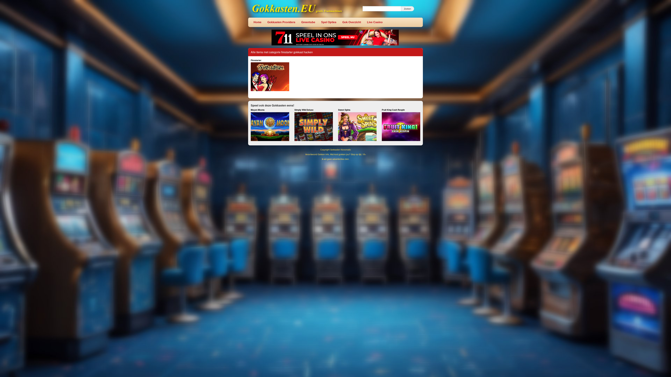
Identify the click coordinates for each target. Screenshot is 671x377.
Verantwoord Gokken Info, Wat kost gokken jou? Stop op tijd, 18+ (335, 154)
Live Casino (375, 22)
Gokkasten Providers (281, 22)
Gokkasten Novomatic (340, 149)
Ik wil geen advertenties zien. (335, 158)
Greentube (308, 22)
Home (257, 22)
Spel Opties (328, 22)
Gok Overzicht (351, 22)
